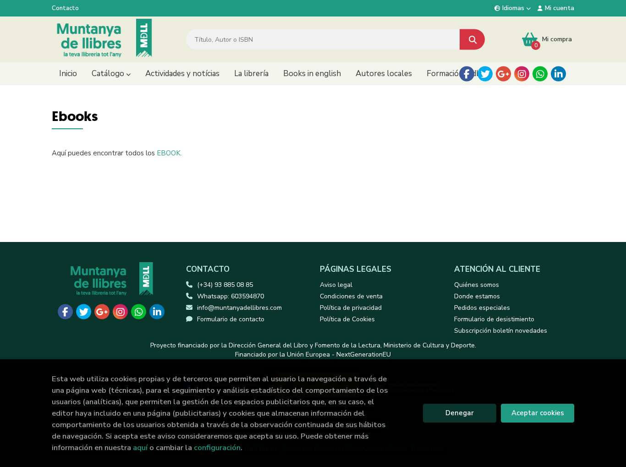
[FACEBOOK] (466, 74)
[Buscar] (472, 39)
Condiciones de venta (351, 296)
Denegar (459, 413)
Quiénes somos (476, 284)
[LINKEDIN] (558, 74)
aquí (140, 447)
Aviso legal (336, 284)
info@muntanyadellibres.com (239, 307)
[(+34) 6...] (540, 74)
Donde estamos (477, 296)
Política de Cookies (347, 319)
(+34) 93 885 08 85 (225, 284)
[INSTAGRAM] (521, 74)
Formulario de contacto (230, 319)
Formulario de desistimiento (494, 319)
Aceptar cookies (537, 413)
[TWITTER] (485, 74)
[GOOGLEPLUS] (503, 74)
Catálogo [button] (109, 73)
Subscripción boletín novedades (500, 330)
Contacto (65, 8)
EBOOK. (169, 153)
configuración (217, 447)
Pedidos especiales (482, 307)
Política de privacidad (351, 307)
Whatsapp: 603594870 (230, 296)
